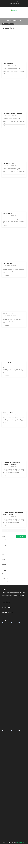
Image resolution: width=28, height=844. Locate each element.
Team (3, 562)
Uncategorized (5, 567)
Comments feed (5, 578)
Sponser (5, 76)
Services (3, 557)
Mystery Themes (20, 842)
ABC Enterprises (8, 163)
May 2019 (4, 543)
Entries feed (4, 576)
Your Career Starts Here (6, 607)
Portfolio (3, 554)
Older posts (5, 530)
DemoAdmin (14, 65)
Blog (5, 475)
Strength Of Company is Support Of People (11, 463)
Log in (3, 573)
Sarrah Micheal (8, 413)
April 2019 (4, 545)
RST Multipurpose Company (12, 113)
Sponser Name (8, 63)
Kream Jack (7, 363)
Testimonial (6, 275)
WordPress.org (5, 581)
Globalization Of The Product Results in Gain (13, 513)
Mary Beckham (8, 263)
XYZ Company (8, 213)
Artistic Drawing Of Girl (6, 605)
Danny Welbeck (8, 313)
